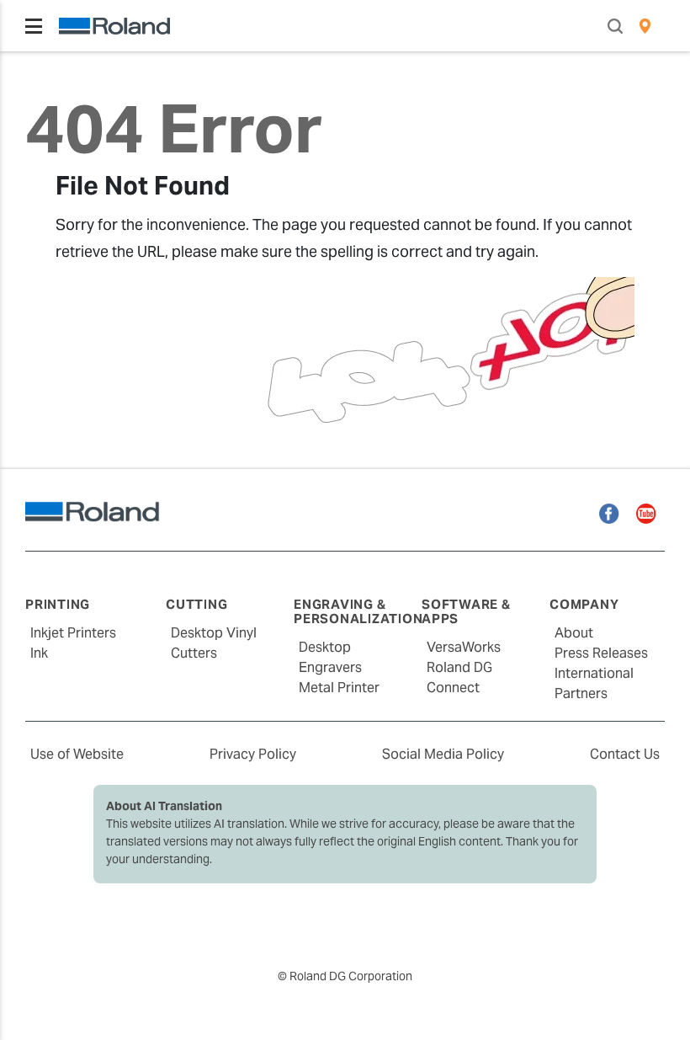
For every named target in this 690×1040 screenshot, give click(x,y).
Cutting (196, 604)
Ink (39, 653)
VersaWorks (464, 647)
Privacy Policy (253, 754)
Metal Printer (339, 687)
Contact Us (625, 754)
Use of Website (77, 754)
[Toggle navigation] (33, 26)
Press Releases (601, 653)
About (574, 633)
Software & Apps (466, 611)
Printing (57, 604)
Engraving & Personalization (358, 611)
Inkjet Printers (73, 633)
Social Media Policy (443, 754)
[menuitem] (645, 26)
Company (583, 604)
